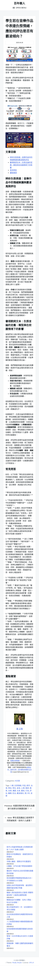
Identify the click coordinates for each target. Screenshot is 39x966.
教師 (27, 788)
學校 (10, 788)
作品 (24, 785)
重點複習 (13, 173)
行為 (27, 791)
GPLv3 (31, 962)
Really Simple (17, 962)
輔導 (10, 793)
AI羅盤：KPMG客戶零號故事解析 (19, 866)
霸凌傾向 (20, 793)
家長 (18, 788)
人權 (12, 785)
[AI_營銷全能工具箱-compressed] (19, 140)
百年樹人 (19, 3)
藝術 (23, 791)
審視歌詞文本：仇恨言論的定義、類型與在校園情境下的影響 (21, 165)
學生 (14, 788)
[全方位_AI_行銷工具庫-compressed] (19, 112)
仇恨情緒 (17, 785)
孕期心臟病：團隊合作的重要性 (19, 861)
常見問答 (13, 170)
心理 (23, 788)
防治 (14, 793)
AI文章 (17, 781)
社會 (18, 791)
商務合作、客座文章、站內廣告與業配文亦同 (19, 769)
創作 (28, 785)
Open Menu (20, 8)
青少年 (27, 793)
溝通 (14, 791)
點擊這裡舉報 (15, 760)
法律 (10, 791)
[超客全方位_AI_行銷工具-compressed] (19, 54)
